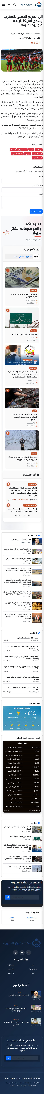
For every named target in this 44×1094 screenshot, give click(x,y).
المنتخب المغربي (17, 154)
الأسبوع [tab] (29, 256)
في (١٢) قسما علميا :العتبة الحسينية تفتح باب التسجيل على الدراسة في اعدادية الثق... (17, 847)
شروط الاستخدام (25, 1082)
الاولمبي (31, 150)
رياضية (35, 38)
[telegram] (15, 952)
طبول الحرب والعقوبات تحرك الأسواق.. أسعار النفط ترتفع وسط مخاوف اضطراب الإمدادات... (17, 582)
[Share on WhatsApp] (34, 42)
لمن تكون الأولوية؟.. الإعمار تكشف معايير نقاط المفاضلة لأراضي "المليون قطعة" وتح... (18, 570)
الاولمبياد (27, 154)
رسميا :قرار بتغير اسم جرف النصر (24, 334)
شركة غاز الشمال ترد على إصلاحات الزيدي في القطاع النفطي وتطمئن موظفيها (17, 593)
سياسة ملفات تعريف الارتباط (26, 1085)
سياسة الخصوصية (12, 1082)
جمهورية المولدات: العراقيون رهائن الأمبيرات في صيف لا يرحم (22, 458)
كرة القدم (39, 150)
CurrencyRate (36, 814)
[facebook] (28, 952)
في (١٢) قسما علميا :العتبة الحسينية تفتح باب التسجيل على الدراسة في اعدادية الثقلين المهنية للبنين (22, 374)
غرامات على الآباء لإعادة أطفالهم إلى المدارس (18, 560)
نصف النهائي (22, 150)
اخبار (33, 965)
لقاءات (11, 969)
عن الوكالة (36, 1082)
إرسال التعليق (36, 211)
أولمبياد (13, 150)
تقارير (33, 973)
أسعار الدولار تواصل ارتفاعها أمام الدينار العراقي (24, 295)
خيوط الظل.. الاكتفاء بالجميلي (18, 499)
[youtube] (22, 952)
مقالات (11, 973)
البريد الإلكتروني (37, 185)
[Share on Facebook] (39, 42)
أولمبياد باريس (37, 154)
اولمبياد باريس (37, 158)
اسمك (40, 177)
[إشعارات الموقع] (9, 4)
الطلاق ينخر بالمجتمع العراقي (21, 539)
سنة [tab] (15, 256)
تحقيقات (11, 965)
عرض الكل (7, 232)
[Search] (14, 4)
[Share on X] (37, 42)
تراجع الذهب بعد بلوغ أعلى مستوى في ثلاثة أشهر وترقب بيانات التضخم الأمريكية (18, 605)
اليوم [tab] (36, 256)
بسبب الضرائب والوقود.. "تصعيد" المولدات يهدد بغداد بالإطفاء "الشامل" (24, 417)
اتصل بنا (12, 1085)
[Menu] (3, 4)
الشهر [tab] (21, 256)
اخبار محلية (33, 969)
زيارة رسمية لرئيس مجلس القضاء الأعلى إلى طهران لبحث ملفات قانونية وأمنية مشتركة (17, 616)
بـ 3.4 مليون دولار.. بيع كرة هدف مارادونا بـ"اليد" (17, 550)
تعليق (41, 194)
